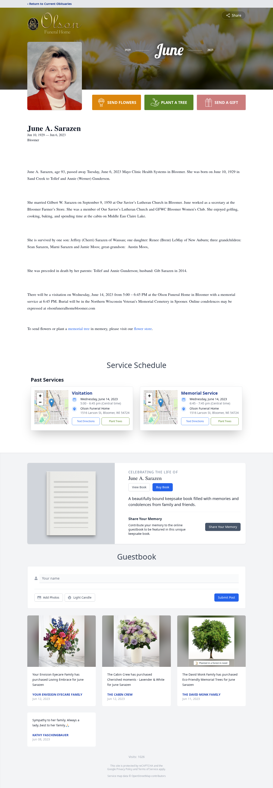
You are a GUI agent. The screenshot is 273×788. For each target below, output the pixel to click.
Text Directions (86, 421)
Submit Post (226, 597)
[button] (51, 402)
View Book (139, 487)
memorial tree (79, 328)
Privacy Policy (124, 769)
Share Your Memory (223, 527)
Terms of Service (148, 769)
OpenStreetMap (141, 776)
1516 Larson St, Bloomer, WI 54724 (104, 413)
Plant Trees (115, 421)
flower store (143, 328)
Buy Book (162, 487)
